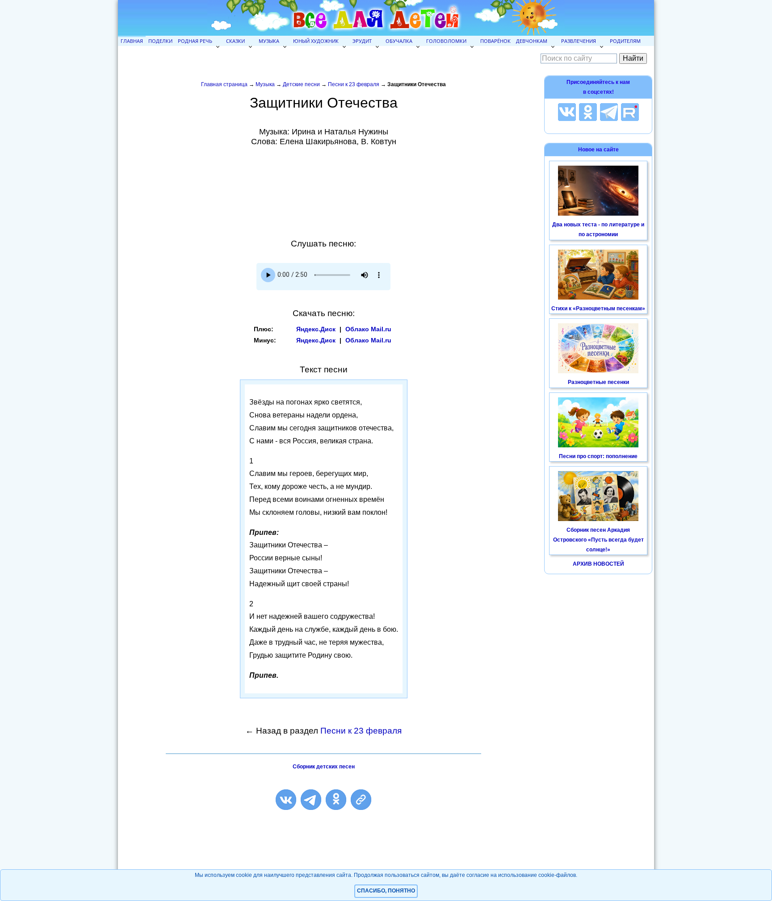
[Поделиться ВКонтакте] (286, 799)
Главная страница (224, 84)
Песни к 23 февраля (353, 84)
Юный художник (316, 41)
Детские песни (301, 84)
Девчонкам (531, 41)
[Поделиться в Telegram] (311, 799)
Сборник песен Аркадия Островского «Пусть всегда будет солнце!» (598, 539)
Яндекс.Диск (316, 329)
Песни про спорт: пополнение (598, 456)
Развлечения (578, 41)
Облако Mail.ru (368, 329)
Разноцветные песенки (598, 382)
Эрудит (362, 41)
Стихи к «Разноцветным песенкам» (598, 308)
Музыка (269, 41)
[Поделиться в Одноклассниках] (336, 799)
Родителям (625, 41)
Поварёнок (495, 41)
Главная (132, 41)
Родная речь (195, 41)
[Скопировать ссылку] (361, 799)
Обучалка (399, 41)
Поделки (160, 41)
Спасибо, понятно (386, 891)
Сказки (235, 41)
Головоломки (446, 41)
